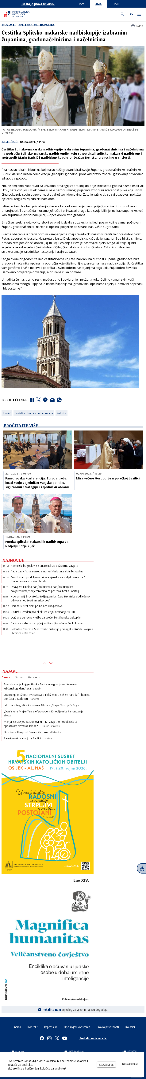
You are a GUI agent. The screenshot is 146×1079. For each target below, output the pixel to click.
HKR (116, 3)
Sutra (19, 677)
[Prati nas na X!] (57, 1038)
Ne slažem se (130, 1064)
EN (131, 14)
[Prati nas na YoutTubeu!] (64, 1038)
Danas (6, 677)
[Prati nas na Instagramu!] (49, 1038)
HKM (81, 3)
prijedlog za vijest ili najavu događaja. (75, 1009)
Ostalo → (34, 677)
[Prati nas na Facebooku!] (42, 1038)
